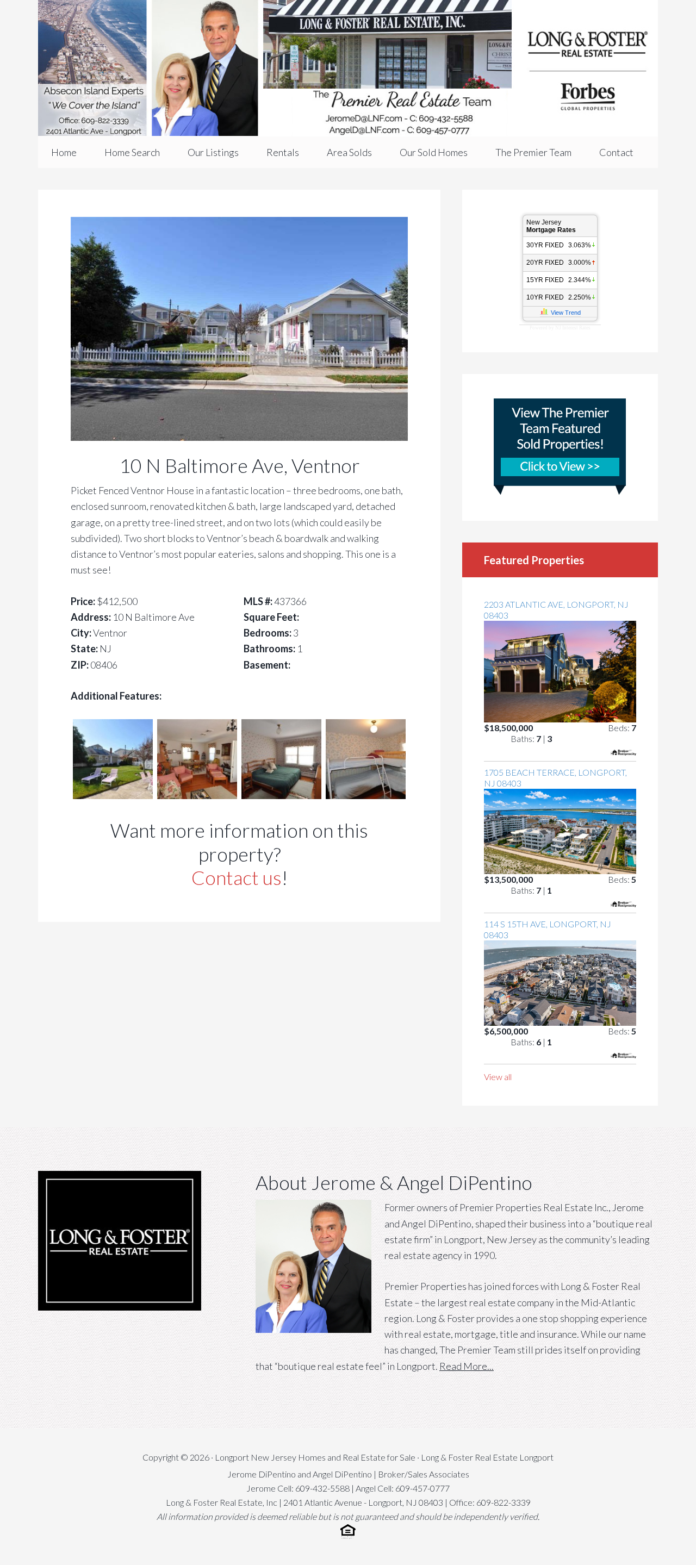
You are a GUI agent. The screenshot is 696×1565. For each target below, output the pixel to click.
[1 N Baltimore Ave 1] (113, 795)
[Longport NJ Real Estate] (348, 68)
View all (498, 1076)
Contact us (236, 877)
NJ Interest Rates (573, 328)
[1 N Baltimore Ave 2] (197, 795)
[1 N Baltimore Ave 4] (366, 795)
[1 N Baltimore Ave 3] (281, 795)
